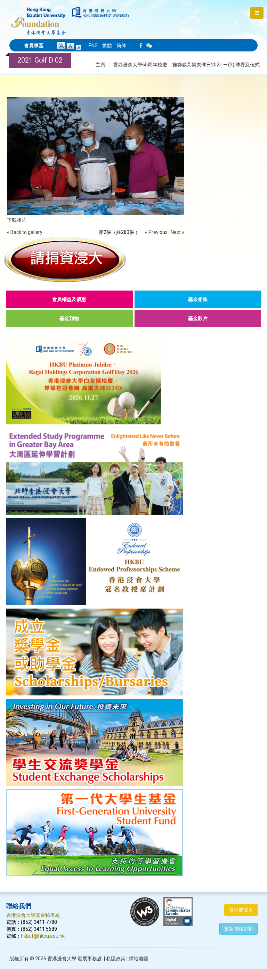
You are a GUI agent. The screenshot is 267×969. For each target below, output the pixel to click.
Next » (177, 232)
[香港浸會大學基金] (38, 17)
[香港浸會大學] (101, 12)
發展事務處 (90, 958)
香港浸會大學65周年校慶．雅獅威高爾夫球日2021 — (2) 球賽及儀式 (186, 64)
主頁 (100, 64)
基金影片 (198, 318)
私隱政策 (116, 958)
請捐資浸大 (241, 910)
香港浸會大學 (61, 958)
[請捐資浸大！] (133, 259)
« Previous (156, 232)
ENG (93, 45)
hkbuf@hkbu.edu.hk (43, 936)
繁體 (107, 45)
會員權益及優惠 (69, 299)
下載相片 (16, 220)
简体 (121, 45)
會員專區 (33, 45)
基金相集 (198, 299)
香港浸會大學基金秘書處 (33, 915)
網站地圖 (138, 958)
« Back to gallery (24, 232)
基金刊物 (69, 318)
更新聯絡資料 (238, 928)
